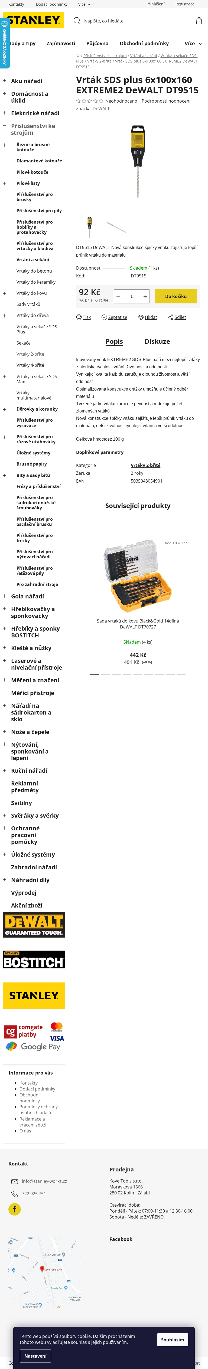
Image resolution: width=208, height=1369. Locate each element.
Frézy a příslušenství (39, 486)
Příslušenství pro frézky (35, 537)
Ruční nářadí (29, 770)
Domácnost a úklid (29, 97)
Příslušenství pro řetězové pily (35, 570)
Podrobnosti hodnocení (166, 101)
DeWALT (101, 109)
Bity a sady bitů (33, 475)
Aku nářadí (26, 81)
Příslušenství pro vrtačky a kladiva (35, 245)
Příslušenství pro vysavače (35, 422)
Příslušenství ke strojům (33, 129)
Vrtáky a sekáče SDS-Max (37, 379)
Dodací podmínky (51, 4)
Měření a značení (35, 680)
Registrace (185, 3)
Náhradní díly (30, 880)
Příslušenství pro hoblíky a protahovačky (35, 227)
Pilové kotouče (32, 172)
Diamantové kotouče (39, 161)
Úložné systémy (33, 453)
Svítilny (21, 803)
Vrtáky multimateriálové (34, 395)
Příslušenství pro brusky (35, 196)
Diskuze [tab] (157, 341)
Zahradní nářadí (34, 867)
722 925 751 (34, 1194)
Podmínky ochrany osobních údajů (39, 1110)
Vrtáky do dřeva (33, 315)
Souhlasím (172, 1340)
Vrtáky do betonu (34, 271)
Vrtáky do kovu (32, 293)
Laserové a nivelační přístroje (36, 664)
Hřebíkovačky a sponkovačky (33, 612)
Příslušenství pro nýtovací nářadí (35, 554)
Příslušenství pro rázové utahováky (36, 439)
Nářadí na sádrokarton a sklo (31, 712)
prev (80, 604)
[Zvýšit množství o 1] (145, 296)
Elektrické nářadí (35, 113)
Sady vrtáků (28, 304)
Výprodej (23, 892)
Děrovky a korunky (37, 409)
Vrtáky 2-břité (30, 354)
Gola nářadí (27, 596)
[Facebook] (14, 1209)
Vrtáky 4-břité (30, 365)
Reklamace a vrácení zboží (33, 1122)
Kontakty (16, 4)
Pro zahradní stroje (37, 584)
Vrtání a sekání (33, 260)
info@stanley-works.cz (44, 1181)
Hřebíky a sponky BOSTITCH (35, 632)
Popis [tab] (114, 341)
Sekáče (24, 343)
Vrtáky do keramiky (36, 282)
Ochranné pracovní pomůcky (25, 835)
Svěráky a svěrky (35, 815)
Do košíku (176, 296)
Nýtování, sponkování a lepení (30, 751)
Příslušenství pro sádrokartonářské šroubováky (36, 502)
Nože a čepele (30, 732)
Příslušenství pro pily (39, 211)
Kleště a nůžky (31, 648)
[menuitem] (22, 43)
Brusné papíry (32, 464)
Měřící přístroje (32, 693)
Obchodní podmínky (30, 1098)
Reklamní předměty (25, 787)
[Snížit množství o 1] (118, 296)
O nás (25, 1131)
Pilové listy (28, 183)
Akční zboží (26, 905)
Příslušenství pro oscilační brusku (35, 521)
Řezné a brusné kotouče (33, 147)
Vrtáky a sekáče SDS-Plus (37, 329)
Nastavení (35, 1356)
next (195, 604)
